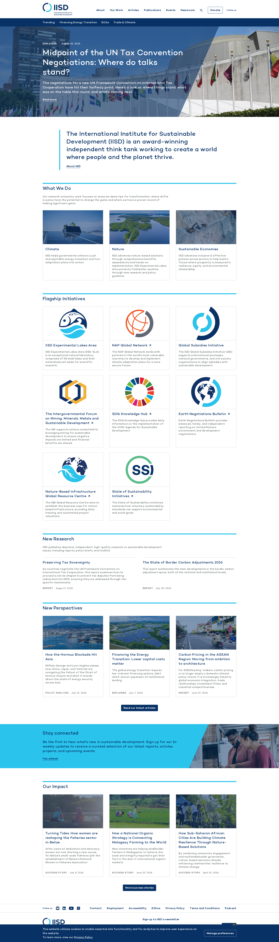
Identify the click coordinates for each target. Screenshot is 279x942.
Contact (96, 908)
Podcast (230, 908)
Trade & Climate (124, 22)
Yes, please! (50, 758)
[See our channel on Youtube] (71, 908)
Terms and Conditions (205, 908)
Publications (152, 10)
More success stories (139, 887)
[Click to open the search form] (201, 10)
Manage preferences (220, 933)
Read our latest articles (139, 708)
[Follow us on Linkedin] (64, 908)
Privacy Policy (175, 908)
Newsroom (188, 10)
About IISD (73, 166)
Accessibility (137, 908)
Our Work (116, 10)
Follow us (231, 10)
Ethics (156, 908)
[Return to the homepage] (57, 9)
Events (171, 10)
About (100, 10)
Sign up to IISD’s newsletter (161, 919)
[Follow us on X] (78, 908)
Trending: (49, 22)
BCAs (105, 22)
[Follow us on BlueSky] (57, 908)
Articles (133, 10)
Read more (50, 99)
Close (234, 924)
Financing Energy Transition (78, 22)
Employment (115, 908)
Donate (215, 10)
